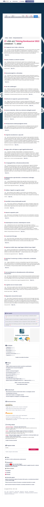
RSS (5, 491)
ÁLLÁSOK (26, 16)
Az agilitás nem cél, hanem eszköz (13, 284)
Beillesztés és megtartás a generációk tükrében (17, 99)
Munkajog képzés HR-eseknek (11, 393)
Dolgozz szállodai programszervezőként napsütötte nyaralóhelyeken (18, 366)
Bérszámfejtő (10, 348)
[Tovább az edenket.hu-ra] (22, 404)
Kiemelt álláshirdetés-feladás (22, 384)
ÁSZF (7, 491)
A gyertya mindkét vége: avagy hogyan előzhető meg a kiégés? (20, 247)
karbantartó (8, 369)
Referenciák (17, 491)
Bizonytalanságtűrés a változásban (13, 73)
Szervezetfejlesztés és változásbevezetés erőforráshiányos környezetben (19, 273)
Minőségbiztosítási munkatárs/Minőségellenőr (14, 367)
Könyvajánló (9, 462)
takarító (7, 364)
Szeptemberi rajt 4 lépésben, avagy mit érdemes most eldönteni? (21, 430)
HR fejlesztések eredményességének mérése (16, 123)
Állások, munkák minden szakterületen (22, 382)
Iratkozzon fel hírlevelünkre (9, 493)
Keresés (6, 447)
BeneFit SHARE (35, 16)
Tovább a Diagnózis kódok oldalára (11, 451)
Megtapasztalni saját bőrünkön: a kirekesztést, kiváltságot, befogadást (19, 178)
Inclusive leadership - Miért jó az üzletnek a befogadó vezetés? (20, 110)
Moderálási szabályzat (9, 492)
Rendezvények (10, 390)
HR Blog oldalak (11, 424)
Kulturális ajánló (10, 477)
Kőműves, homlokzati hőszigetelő (12, 370)
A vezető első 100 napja (11, 236)
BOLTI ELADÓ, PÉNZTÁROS (12, 374)
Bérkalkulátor (15, 1)
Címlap (6, 37)
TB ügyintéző (10, 347)
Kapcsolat (26, 491)
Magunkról (22, 491)
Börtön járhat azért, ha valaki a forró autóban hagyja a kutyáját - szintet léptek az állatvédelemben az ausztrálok (20, 419)
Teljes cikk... (7, 55)
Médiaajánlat (15, 492)
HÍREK (9, 16)
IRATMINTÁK (31, 16)
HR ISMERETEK (13, 16)
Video (7, 457)
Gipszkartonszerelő (11, 375)
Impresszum (11, 491)
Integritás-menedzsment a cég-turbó (14, 135)
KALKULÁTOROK (18, 16)
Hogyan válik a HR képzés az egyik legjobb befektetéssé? (19, 149)
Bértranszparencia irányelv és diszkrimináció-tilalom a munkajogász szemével (20, 391)
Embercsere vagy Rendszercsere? (20, 426)
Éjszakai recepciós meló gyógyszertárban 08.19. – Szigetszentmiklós (20, 380)
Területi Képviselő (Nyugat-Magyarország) (15, 378)
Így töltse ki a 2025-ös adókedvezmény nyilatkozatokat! (15, 459)
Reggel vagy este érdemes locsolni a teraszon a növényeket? (17, 406)
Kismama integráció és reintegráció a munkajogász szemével (17, 396)
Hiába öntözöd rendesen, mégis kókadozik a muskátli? (15, 410)
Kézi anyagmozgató (11, 377)
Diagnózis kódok (11, 445)
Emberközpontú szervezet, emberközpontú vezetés (17, 222)
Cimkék (10, 37)
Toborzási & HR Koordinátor (13, 353)
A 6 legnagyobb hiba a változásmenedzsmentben (17, 163)
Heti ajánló (9, 313)
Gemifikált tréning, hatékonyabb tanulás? (15, 201)
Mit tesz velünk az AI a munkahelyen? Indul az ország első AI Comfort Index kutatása (21, 321)
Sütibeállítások (21, 492)
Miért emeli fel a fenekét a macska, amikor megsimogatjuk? (16, 415)
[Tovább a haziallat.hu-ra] (22, 413)
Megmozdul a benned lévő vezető (13, 296)
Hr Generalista (10, 351)
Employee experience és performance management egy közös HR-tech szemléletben (21, 319)
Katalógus (21, 1)
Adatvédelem (31, 491)
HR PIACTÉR (23, 16)
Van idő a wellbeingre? (10, 86)
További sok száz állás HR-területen (22, 357)
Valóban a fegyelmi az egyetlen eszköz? (15, 190)
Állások (9, 363)
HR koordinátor (11, 350)
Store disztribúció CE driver (13, 372)
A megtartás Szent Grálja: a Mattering (14, 47)
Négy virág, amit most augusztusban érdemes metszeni (16, 408)
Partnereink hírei (11, 401)
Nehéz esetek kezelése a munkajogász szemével (15, 394)
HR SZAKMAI (6, 16)
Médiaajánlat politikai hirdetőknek (31, 492)
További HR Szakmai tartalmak (11, 440)
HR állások (9, 345)
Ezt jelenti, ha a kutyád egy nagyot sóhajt (13, 417)
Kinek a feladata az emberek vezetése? (14, 59)
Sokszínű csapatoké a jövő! (11, 212)
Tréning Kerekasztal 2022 (17, 37)
